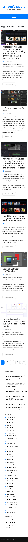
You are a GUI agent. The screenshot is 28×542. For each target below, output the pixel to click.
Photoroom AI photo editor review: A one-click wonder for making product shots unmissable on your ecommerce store (13, 52)
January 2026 (11, 436)
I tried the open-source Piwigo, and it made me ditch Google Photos (13, 218)
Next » (23, 362)
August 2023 (11, 513)
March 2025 (11, 462)
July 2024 (10, 483)
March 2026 (11, 430)
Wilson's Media (14, 7)
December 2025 (12, 438)
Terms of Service (11, 522)
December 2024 (12, 470)
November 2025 (12, 441)
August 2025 (11, 449)
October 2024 (11, 475)
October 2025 (11, 443)
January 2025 (11, 467)
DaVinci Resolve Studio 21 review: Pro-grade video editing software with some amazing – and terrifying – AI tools (13, 163)
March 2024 (11, 494)
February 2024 (11, 497)
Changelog (9, 525)
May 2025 (10, 457)
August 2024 (11, 481)
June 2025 (10, 454)
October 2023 (11, 507)
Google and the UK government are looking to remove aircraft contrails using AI (15, 384)
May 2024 (10, 489)
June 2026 (10, 422)
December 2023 (12, 502)
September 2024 (12, 478)
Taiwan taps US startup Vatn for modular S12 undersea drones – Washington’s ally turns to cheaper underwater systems (16, 407)
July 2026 (10, 420)
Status (8, 527)
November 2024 (12, 473)
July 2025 (10, 451)
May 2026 (10, 425)
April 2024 (10, 491)
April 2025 (10, 459)
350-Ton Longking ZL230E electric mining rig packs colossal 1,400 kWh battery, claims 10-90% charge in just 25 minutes (16, 399)
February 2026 (11, 433)
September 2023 (12, 510)
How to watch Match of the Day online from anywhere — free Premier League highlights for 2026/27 (15, 377)
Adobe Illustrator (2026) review (10, 270)
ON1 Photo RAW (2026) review (13, 109)
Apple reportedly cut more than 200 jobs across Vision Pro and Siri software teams (16, 391)
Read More (8, 84)
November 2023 (12, 505)
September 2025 (12, 446)
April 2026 (10, 428)
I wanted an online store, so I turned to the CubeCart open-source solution (13, 322)
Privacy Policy (10, 520)
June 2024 (10, 486)
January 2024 (11, 499)
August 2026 (11, 417)
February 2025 (11, 465)
